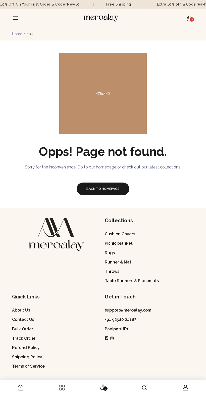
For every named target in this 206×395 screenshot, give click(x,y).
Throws (112, 271)
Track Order (23, 338)
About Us (21, 310)
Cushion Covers (120, 234)
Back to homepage (102, 189)
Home (17, 34)
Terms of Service (28, 366)
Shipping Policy (27, 357)
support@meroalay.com (128, 310)
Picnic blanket (119, 243)
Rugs (110, 252)
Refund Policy (26, 347)
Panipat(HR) (116, 329)
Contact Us (23, 319)
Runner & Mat (118, 262)
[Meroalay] (102, 18)
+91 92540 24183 (120, 319)
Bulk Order (22, 329)
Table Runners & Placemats (132, 280)
